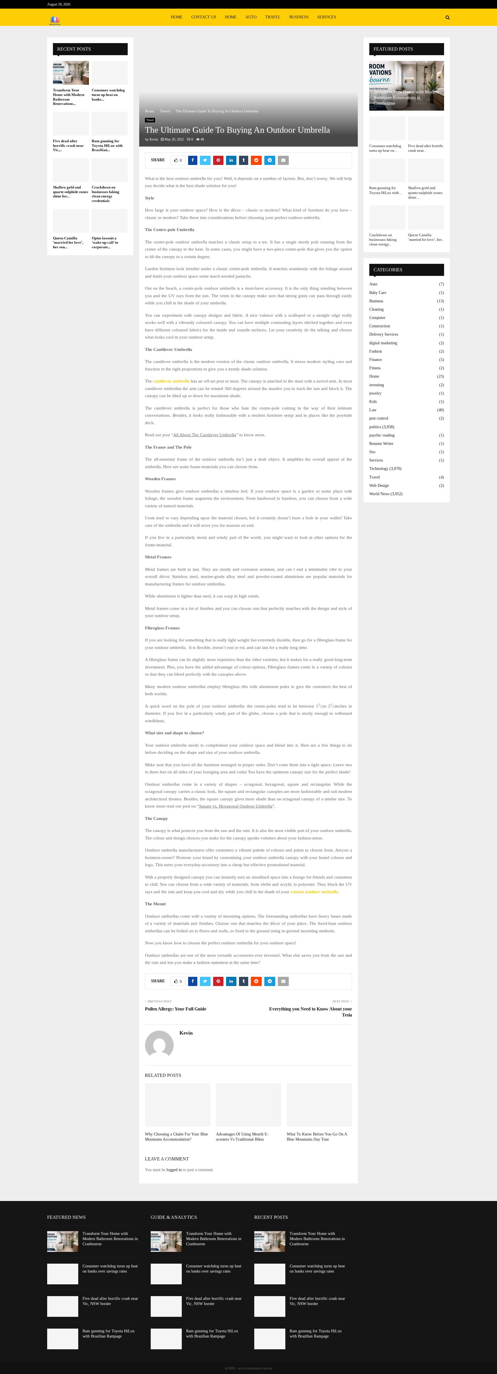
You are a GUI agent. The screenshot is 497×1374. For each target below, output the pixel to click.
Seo (372, 452)
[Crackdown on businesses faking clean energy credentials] (110, 170)
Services (326, 17)
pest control (378, 418)
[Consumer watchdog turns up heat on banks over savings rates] (110, 73)
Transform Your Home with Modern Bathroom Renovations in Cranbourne (406, 97)
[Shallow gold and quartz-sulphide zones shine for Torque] (71, 170)
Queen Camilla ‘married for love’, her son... (68, 242)
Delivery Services (383, 334)
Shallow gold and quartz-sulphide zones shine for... (70, 191)
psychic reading (382, 435)
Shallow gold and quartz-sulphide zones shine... (425, 192)
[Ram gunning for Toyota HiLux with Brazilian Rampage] (110, 124)
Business (299, 17)
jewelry (375, 393)
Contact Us (203, 17)
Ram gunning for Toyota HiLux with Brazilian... (107, 145)
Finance (375, 360)
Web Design (379, 485)
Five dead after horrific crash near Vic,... (68, 145)
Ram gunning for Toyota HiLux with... (385, 190)
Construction (379, 326)
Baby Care (377, 293)
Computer (377, 318)
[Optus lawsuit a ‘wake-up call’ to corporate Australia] (110, 221)
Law (372, 410)
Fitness (375, 368)
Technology (378, 468)
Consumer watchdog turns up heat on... (385, 148)
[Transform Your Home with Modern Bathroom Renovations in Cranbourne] (71, 73)
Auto (251, 17)
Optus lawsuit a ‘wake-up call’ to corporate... (105, 242)
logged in (174, 1170)
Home (177, 17)
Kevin (154, 139)
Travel (273, 17)
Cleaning (376, 309)
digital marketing (383, 343)
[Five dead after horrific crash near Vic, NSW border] (71, 124)
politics (375, 427)
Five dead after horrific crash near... (426, 148)
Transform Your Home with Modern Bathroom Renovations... (68, 97)
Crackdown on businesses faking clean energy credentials (105, 194)
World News (379, 494)
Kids (373, 401)
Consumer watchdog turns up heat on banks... (108, 94)
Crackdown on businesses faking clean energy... (383, 240)
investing (376, 385)
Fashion (375, 351)
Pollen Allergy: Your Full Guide (175, 1008)
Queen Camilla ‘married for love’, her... (426, 237)
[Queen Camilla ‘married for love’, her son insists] (71, 221)
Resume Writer (381, 443)
